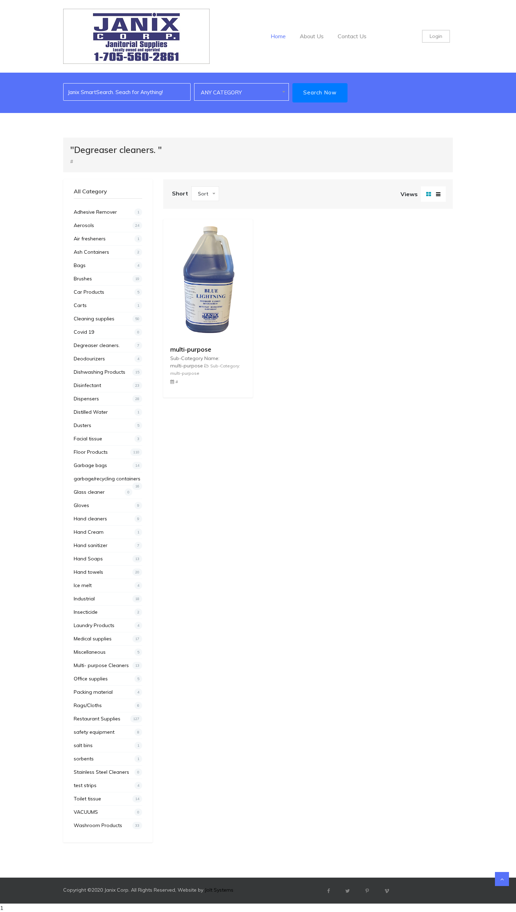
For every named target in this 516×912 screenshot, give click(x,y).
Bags (106, 265)
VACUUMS (106, 812)
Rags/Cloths (106, 705)
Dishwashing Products (106, 372)
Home (278, 36)
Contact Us (352, 36)
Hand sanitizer (106, 545)
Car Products (106, 292)
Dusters (106, 425)
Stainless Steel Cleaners (106, 772)
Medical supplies (106, 638)
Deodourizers (106, 358)
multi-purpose (190, 349)
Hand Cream (106, 532)
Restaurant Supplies (106, 718)
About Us (312, 36)
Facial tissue (106, 438)
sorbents (106, 758)
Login (436, 36)
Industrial (106, 598)
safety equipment (106, 732)
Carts (106, 305)
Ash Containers (106, 252)
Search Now (320, 92)
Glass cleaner (102, 492)
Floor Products (106, 452)
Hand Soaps (106, 558)
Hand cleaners (106, 518)
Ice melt (106, 585)
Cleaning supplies (106, 318)
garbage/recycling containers (107, 480)
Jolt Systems (219, 890)
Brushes (106, 278)
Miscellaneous (106, 652)
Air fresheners (106, 238)
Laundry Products (106, 625)
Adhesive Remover (106, 212)
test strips (106, 785)
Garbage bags (106, 465)
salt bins (106, 745)
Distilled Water (106, 412)
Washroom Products (106, 825)
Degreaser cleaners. (106, 345)
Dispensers (106, 398)
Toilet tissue (106, 798)
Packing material (106, 692)
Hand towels (106, 572)
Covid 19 (106, 332)
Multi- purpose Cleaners (106, 665)
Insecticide (106, 612)
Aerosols (106, 225)
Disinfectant (106, 385)
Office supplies (106, 678)
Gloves (106, 505)
